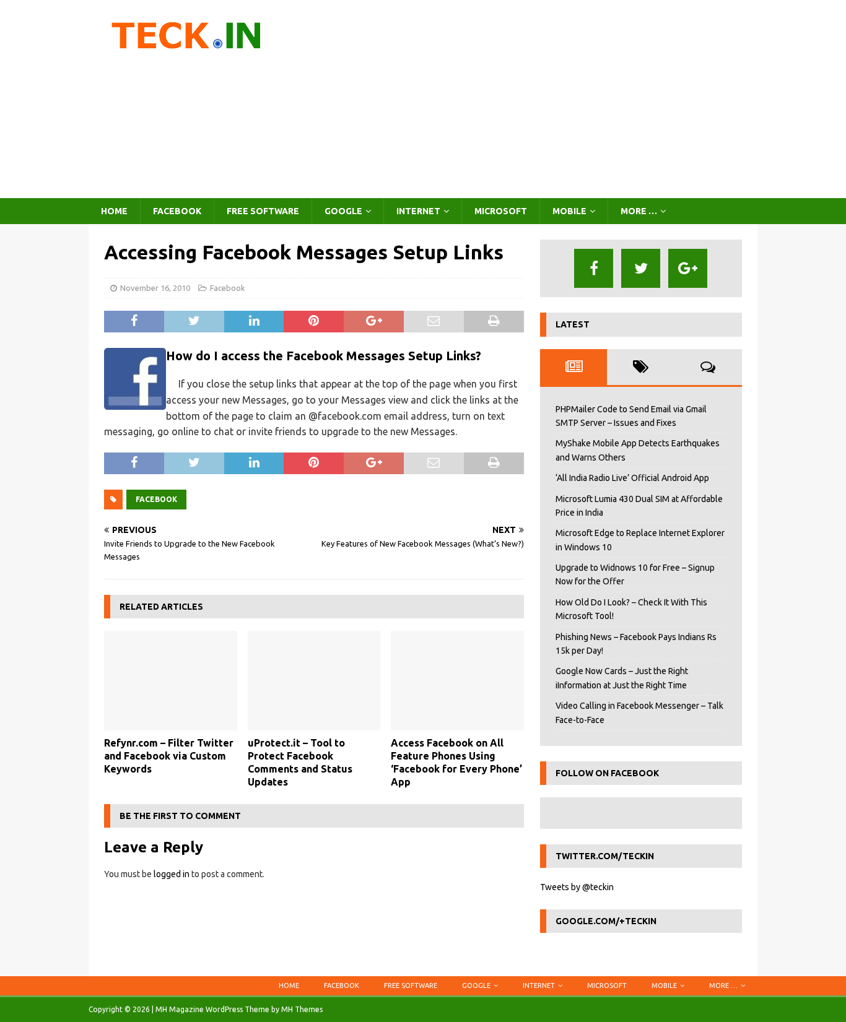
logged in (172, 874)
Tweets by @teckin (577, 887)
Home (114, 211)
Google (343, 211)
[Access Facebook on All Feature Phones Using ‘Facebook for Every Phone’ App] (457, 680)
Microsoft (500, 211)
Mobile (569, 211)
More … (639, 211)
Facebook (177, 211)
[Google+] (687, 268)
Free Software (263, 211)
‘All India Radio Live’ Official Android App (632, 478)
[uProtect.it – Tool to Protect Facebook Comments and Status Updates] (314, 680)
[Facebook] (593, 268)
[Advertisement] (531, 99)
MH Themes (302, 1009)
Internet (418, 211)
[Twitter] (640, 268)
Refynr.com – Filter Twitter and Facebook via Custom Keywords (168, 755)
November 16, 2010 (155, 288)
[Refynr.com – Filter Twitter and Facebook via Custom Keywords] (170, 680)
